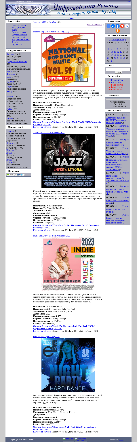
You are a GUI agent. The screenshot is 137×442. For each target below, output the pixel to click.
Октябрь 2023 (118, 39)
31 (112, 61)
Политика (11, 143)
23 (108, 58)
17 (112, 55)
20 (121, 55)
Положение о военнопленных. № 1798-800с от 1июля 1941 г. (117, 179)
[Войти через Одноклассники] (118, 31)
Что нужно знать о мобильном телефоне (115, 152)
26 (118, 58)
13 (121, 52)
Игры (9, 86)
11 (115, 52)
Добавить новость (94, 24)
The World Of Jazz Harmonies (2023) (49, 132)
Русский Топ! (117, 80)
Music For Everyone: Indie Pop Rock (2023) (52, 236)
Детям (9, 108)
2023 (44, 22)
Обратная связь (19, 32)
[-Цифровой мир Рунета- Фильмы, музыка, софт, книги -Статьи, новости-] (85, 15)
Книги (10, 71)
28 (124, 58)
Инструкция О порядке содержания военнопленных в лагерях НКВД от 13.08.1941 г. (117, 165)
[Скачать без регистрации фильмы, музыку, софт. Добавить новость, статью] (28, 15)
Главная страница (20, 25)
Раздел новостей (19, 35)
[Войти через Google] (127, 26)
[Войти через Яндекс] (122, 26)
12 (118, 52)
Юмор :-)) (10, 160)
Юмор (9, 91)
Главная (70, 18)
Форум (15, 42)
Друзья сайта (18, 44)
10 (112, 52)
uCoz (121, 440)
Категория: (38, 127)
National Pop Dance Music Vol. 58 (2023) (51, 32)
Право (9, 152)
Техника (10, 131)
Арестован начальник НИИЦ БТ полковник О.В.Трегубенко (116, 120)
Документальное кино (17, 61)
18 (115, 55)
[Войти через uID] (108, 26)
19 (118, 55)
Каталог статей (19, 37)
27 (121, 58)
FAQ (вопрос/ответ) (21, 39)
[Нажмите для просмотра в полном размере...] (68, 86)
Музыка (10, 81)
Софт (9, 76)
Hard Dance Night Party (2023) (46, 336)
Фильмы (10, 54)
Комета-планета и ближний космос (114, 143)
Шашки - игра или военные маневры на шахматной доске (115, 220)
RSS (129, 1)
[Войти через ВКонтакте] (113, 26)
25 (115, 58)
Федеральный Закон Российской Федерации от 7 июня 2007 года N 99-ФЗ (117, 132)
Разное (10, 118)
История (10, 150)
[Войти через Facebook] (118, 26)
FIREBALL (116, 82)
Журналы (11, 74)
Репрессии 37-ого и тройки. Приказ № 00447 (117, 190)
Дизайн (10, 96)
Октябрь (52, 22)
